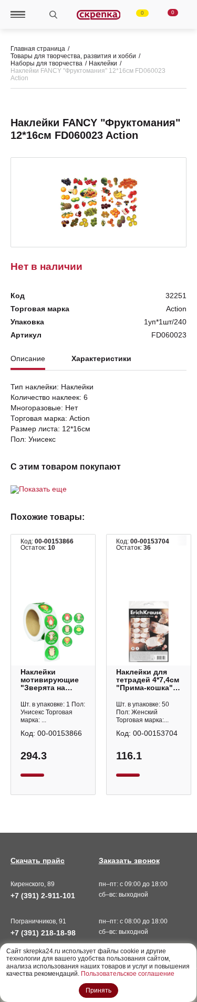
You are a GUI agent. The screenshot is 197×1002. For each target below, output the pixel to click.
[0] (136, 14)
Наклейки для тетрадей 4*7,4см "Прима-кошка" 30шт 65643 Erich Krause (147, 680)
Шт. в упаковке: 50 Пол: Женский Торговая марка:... (142, 712)
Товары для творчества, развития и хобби (73, 56)
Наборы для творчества (46, 63)
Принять (98, 990)
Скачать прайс (38, 860)
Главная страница (38, 48)
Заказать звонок (129, 860)
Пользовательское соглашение (127, 973)
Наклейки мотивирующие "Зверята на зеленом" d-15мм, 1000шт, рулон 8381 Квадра (53, 680)
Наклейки (103, 63)
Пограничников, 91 (38, 921)
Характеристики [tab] (101, 359)
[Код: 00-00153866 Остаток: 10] (53, 631)
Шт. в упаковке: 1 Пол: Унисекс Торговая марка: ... (52, 712)
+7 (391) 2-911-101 (43, 895)
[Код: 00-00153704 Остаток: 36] (149, 631)
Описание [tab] (28, 359)
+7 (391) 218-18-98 (43, 933)
